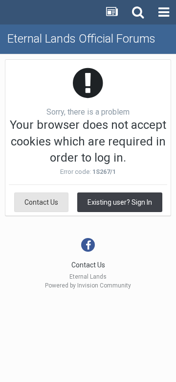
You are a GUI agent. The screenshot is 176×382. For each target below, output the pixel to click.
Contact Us (41, 202)
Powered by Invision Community (88, 285)
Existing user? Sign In (120, 202)
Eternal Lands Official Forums (81, 39)
